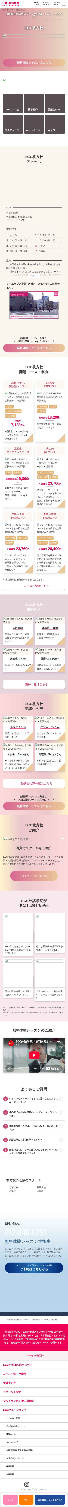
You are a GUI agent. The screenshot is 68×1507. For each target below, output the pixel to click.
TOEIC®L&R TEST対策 (37, 1339)
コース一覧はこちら (36, 585)
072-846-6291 (25, 1232)
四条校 (40, 1191)
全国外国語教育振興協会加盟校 (19, 1450)
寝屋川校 (41, 1187)
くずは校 (13, 1187)
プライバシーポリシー (16, 1458)
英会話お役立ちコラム (15, 1426)
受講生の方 (11, 1434)
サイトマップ (12, 1442)
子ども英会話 (16, 1339)
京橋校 (12, 1191)
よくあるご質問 (13, 1418)
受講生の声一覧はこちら (36, 783)
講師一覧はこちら (36, 684)
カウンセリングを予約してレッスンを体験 (34, 1267)
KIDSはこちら (37, 3)
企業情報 (10, 1474)
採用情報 (10, 1466)
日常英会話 (46, 1335)
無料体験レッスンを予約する (49, 1500)
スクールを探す (56, 3)
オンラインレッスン (46, 3)
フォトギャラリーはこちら (34, 875)
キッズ (10, 1500)
